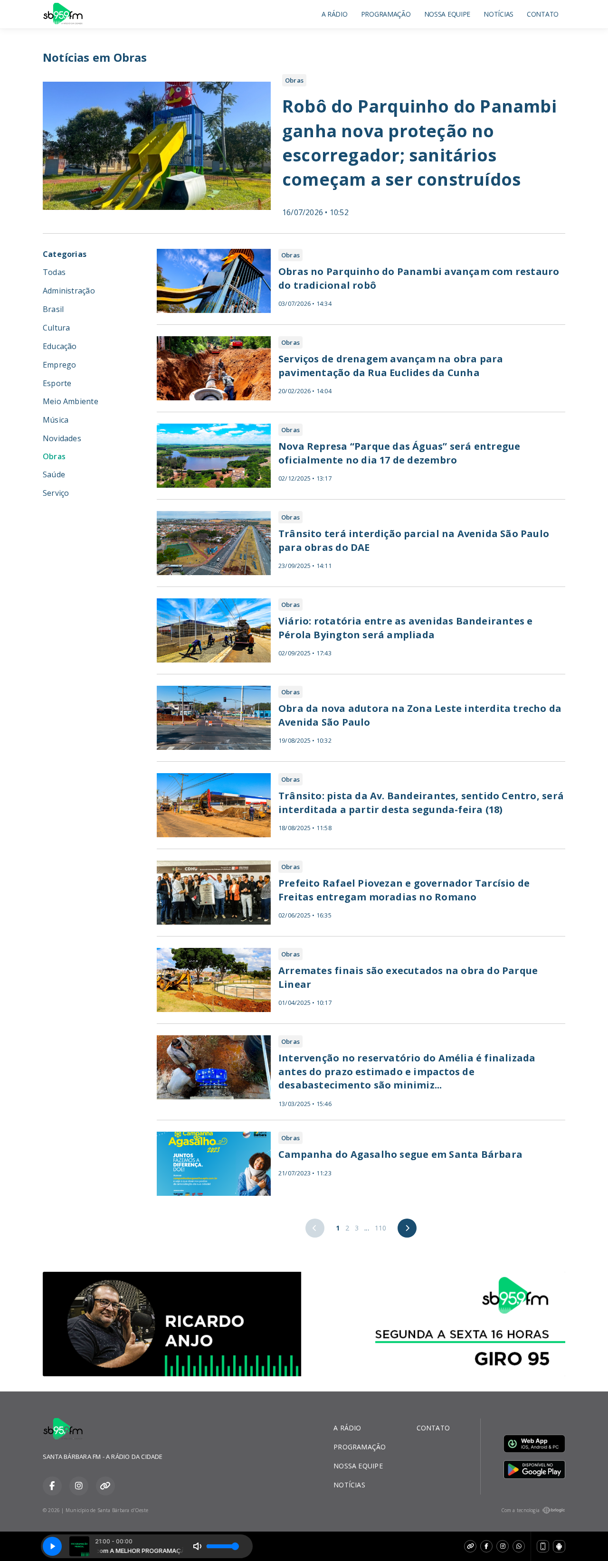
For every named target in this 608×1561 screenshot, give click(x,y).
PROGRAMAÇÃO (386, 14)
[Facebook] (486, 1546)
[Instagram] (502, 1546)
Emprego (59, 365)
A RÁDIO (335, 14)
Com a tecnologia (520, 1510)
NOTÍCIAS (498, 14)
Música (55, 420)
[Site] (470, 1546)
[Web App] (543, 1546)
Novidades (62, 438)
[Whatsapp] (519, 1546)
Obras (54, 457)
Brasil (53, 309)
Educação (60, 346)
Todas (54, 272)
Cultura (56, 327)
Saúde (54, 474)
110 (381, 1227)
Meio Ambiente (70, 401)
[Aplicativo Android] (559, 1546)
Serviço (56, 493)
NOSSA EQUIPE (447, 14)
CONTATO (543, 14)
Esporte (57, 383)
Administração (69, 290)
